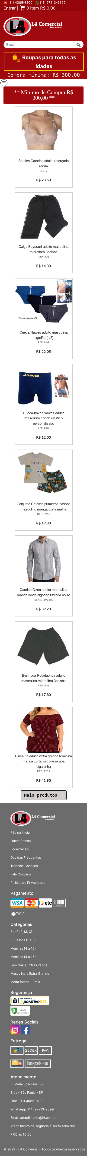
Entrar (9, 8)
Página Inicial (20, 832)
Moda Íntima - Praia (25, 982)
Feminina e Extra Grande (28, 965)
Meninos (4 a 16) (23, 957)
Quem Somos (20, 841)
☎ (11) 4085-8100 (17, 2)
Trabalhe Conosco (24, 866)
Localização (19, 849)
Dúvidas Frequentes (25, 857)
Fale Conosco (20, 874)
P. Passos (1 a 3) (23, 940)
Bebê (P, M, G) (21, 932)
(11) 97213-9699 (52, 2)
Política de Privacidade (27, 882)
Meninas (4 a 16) (23, 948)
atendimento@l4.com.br (38, 1118)
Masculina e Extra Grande (29, 973)
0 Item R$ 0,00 (40, 8)
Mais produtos (42, 795)
